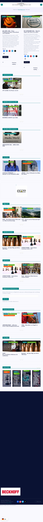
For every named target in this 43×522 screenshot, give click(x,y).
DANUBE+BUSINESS (36, 16)
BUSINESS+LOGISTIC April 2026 (10, 117)
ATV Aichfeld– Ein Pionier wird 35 (10, 90)
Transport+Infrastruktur (9, 315)
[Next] (22, 94)
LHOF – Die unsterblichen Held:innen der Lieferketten (10, 354)
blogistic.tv (11, 208)
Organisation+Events (13, 342)
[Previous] (20, 94)
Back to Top (39, 501)
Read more (27, 62)
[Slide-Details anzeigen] (21, 191)
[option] (12, 85)
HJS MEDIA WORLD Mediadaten (9, 133)
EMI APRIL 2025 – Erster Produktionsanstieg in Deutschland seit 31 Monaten (11, 32)
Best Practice (30, 236)
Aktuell (4, 16)
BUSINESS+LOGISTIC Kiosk (13, 106)
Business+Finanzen (11, 16)
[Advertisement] (10, 440)
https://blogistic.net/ (21, 9)
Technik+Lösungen (27, 163)
